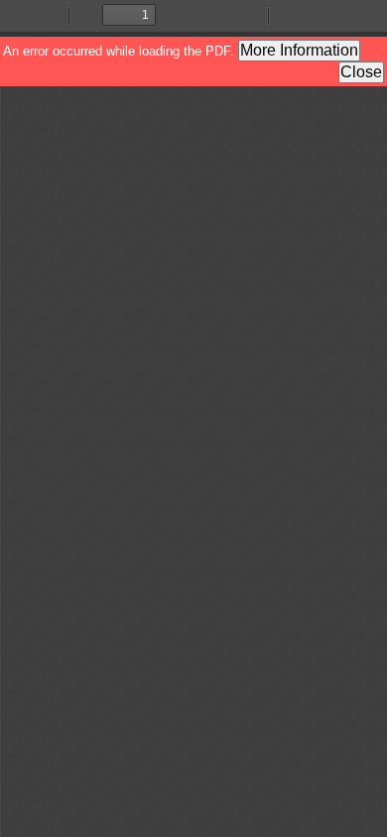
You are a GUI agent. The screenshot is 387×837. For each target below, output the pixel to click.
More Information (299, 50)
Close (361, 71)
